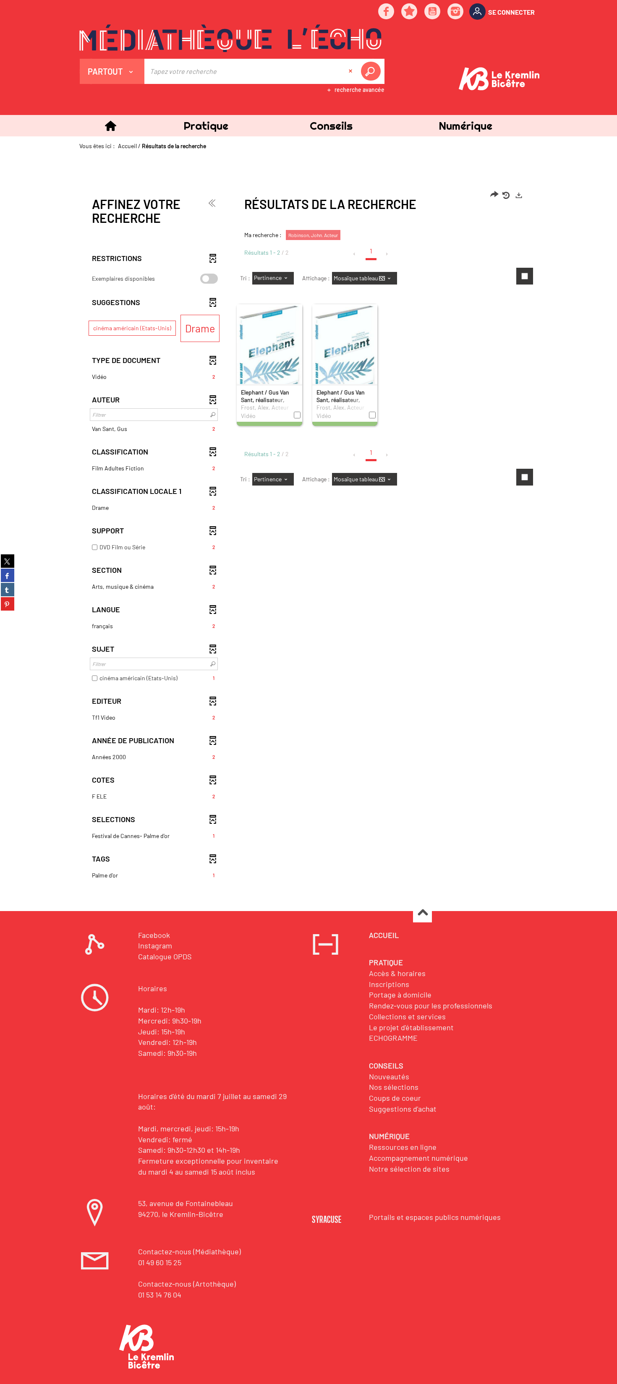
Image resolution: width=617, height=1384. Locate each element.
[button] (205, 125)
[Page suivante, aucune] (387, 254)
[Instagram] (456, 12)
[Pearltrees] (409, 12)
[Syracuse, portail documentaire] (230, 38)
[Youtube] (432, 12)
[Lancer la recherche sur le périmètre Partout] (372, 71)
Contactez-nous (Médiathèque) (189, 1251)
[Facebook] (386, 12)
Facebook (154, 935)
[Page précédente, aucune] (355, 254)
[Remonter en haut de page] (422, 913)
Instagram (155, 945)
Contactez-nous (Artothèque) (187, 1283)
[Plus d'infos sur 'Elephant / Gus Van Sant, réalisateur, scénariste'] (269, 355)
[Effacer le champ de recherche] (351, 71)
